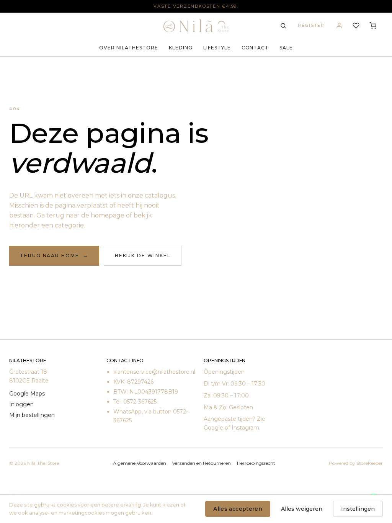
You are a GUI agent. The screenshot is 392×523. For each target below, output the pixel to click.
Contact (255, 48)
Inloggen (21, 404)
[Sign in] (339, 26)
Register (311, 25)
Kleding (181, 48)
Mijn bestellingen (32, 415)
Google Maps (27, 393)
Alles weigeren (301, 508)
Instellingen (358, 508)
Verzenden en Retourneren (201, 463)
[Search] (283, 26)
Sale (286, 48)
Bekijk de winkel (143, 255)
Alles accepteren (237, 508)
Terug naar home (54, 255)
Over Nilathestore (128, 48)
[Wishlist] (356, 26)
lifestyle (217, 48)
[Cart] (373, 26)
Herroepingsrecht (256, 463)
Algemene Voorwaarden (139, 463)
